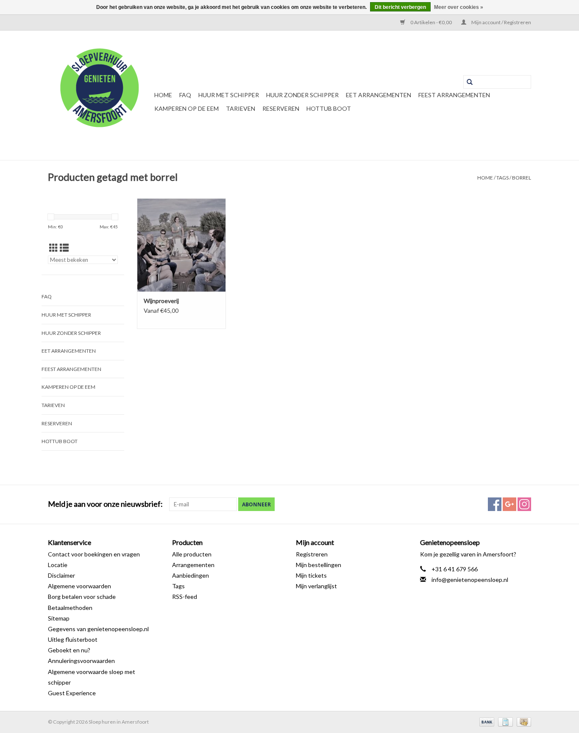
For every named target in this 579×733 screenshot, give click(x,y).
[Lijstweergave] (64, 247)
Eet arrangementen (378, 94)
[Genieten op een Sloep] (100, 95)
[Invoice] (504, 721)
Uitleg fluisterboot (72, 639)
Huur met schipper (228, 94)
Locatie (57, 564)
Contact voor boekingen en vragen (94, 554)
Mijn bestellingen (318, 564)
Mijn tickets (311, 575)
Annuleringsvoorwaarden (81, 660)
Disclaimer (61, 575)
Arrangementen (193, 564)
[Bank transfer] (485, 721)
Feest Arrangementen (454, 94)
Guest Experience (72, 692)
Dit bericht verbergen (400, 7)
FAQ (185, 94)
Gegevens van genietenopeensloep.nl (98, 628)
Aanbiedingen (190, 575)
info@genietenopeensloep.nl (469, 579)
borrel (521, 177)
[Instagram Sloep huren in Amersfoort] (524, 504)
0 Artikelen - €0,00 (431, 22)
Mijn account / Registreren (500, 22)
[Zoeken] (469, 82)
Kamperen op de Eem (186, 108)
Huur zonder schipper (302, 94)
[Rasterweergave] (53, 247)
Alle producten (192, 554)
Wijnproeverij (161, 300)
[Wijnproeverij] (181, 245)
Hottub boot (328, 108)
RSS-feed (184, 596)
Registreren (312, 554)
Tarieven (240, 108)
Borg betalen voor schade (82, 596)
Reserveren (280, 108)
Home (163, 94)
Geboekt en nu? (69, 650)
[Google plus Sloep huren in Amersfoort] (509, 504)
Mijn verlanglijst (316, 586)
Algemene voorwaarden (79, 586)
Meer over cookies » (458, 7)
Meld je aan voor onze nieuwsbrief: (105, 504)
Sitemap (59, 618)
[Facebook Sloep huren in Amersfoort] (494, 504)
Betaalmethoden (70, 607)
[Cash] (522, 721)
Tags (502, 177)
